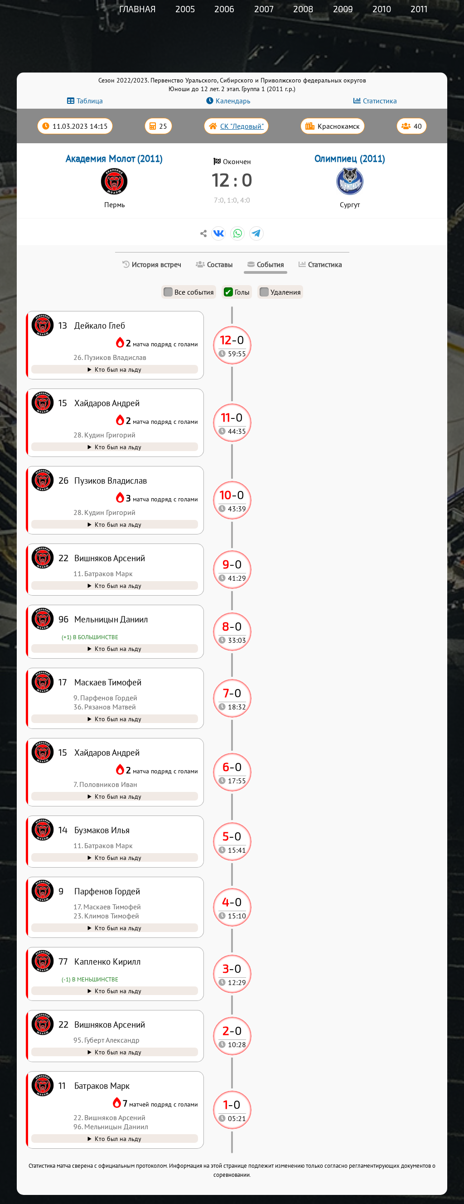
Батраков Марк (102, 1085)
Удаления (286, 291)
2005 (185, 9)
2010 (381, 9)
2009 (343, 9)
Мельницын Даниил (111, 619)
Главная (137, 9)
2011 (419, 9)
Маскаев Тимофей (107, 682)
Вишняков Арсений (109, 1024)
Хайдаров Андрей (107, 752)
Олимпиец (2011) (349, 158)
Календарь (233, 100)
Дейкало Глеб (99, 325)
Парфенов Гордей (107, 891)
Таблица (90, 100)
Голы (242, 291)
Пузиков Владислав (110, 480)
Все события (194, 291)
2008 (303, 9)
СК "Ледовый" (242, 126)
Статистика (380, 100)
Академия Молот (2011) (114, 158)
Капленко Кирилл (107, 961)
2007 (264, 9)
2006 (224, 9)
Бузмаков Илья (102, 829)
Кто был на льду (118, 1138)
